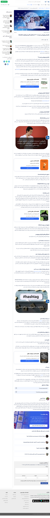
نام (47, 475)
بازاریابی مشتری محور (37, 271)
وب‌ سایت (23, 475)
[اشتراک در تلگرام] (9, 62)
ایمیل (35, 475)
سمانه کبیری (42, 398)
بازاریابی (40, 320)
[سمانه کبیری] (47, 398)
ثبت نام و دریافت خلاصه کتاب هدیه (38, 425)
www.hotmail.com (45, 100)
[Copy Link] (5, 65)
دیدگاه (46, 466)
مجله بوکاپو (48, 8)
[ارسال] (47, 2)
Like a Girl (18, 69)
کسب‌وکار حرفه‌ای (41, 8)
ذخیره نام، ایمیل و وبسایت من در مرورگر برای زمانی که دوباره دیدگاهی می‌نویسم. (33, 480)
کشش (42, 375)
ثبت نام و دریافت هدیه (4, 4)
